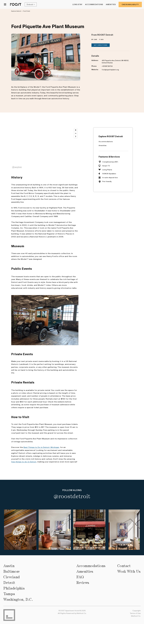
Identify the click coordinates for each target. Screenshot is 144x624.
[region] (44, 148)
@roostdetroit (72, 496)
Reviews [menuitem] (82, 582)
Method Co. (81, 613)
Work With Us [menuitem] (129, 571)
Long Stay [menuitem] (77, 4)
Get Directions (100, 45)
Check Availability (130, 4)
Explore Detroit (16, 11)
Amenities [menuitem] (111, 4)
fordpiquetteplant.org (110, 70)
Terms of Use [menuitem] (135, 613)
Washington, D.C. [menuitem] (18, 599)
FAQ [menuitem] (80, 577)
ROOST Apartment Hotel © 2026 (72, 610)
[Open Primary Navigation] (5, 4)
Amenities (103, 145)
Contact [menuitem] (124, 566)
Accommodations (106, 141)
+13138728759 (107, 66)
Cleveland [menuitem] (11, 577)
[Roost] (15, 4)
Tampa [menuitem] (9, 594)
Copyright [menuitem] (136, 610)
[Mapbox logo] (17, 167)
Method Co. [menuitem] (136, 616)
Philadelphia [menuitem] (14, 588)
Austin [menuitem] (9, 566)
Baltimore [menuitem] (11, 571)
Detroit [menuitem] (9, 582)
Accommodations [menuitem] (94, 4)
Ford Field (26, 11)
